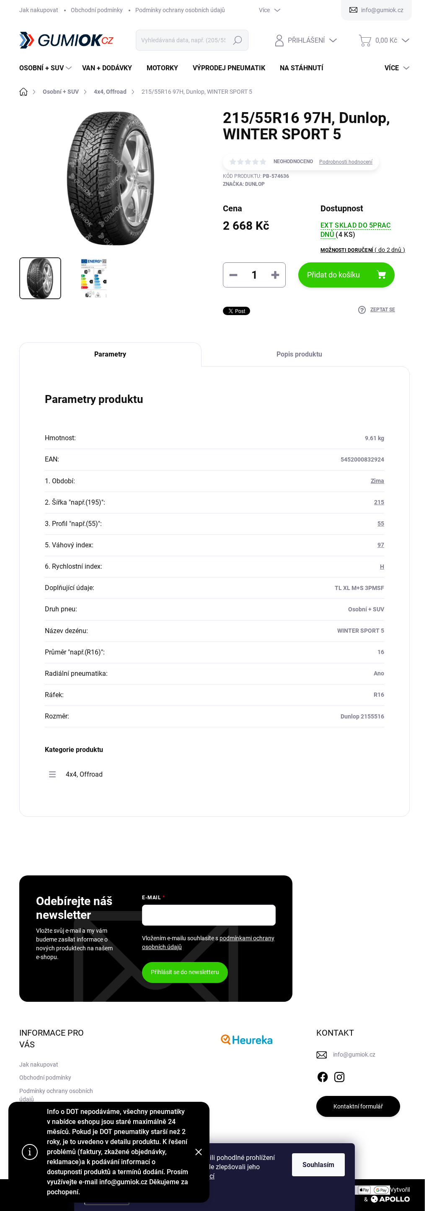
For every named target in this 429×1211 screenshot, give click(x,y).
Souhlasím (318, 1165)
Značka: (244, 184)
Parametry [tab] (110, 354)
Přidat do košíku (333, 274)
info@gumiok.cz (354, 1054)
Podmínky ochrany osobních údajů (180, 10)
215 (379, 502)
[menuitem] (46, 68)
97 (380, 544)
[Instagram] (339, 1075)
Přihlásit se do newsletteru (185, 972)
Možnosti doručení (362, 249)
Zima (377, 480)
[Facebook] (322, 1075)
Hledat (237, 40)
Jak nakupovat (38, 10)
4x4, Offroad (84, 774)
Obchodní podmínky (97, 10)
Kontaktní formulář (358, 1106)
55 (380, 523)
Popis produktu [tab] (299, 354)
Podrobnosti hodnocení (345, 162)
